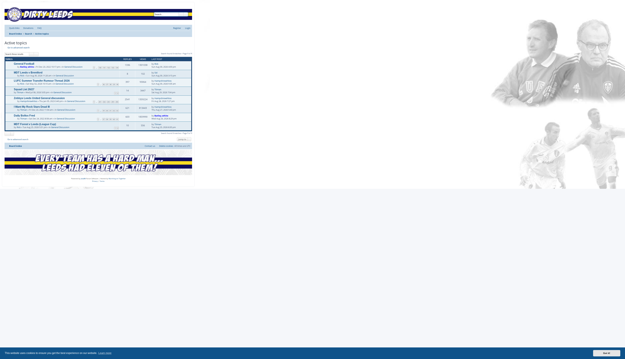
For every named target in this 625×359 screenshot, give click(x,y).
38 (110, 84)
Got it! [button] (606, 353)
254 (112, 102)
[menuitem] (26, 28)
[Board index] (41, 14)
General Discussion (73, 66)
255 (117, 102)
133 (112, 68)
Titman (20, 92)
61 (110, 111)
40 (117, 84)
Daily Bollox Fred (24, 115)
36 (103, 84)
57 (103, 119)
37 (107, 84)
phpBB (83, 178)
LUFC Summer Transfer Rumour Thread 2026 (42, 80)
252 (104, 102)
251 (100, 102)
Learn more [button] (104, 353)
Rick (156, 63)
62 (114, 111)
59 (103, 111)
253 (108, 102)
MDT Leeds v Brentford (28, 72)
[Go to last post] (160, 63)
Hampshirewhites (163, 80)
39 (114, 84)
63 (117, 111)
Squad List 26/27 (24, 89)
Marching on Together (117, 178)
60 (107, 111)
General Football (24, 63)
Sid (155, 72)
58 (107, 119)
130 (100, 68)
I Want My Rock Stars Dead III (32, 106)
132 (108, 68)
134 (117, 68)
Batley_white (27, 66)
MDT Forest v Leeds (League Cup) (35, 124)
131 (104, 68)
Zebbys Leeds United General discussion (39, 98)
